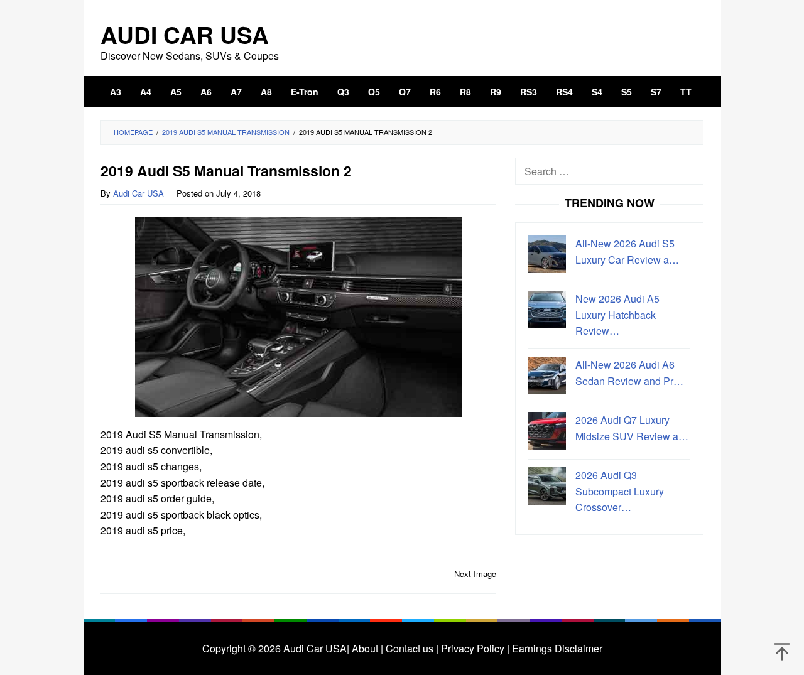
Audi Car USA (184, 34)
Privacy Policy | (473, 648)
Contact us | (410, 648)
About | (367, 648)
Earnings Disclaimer (555, 648)
